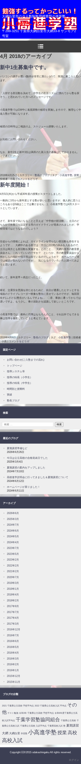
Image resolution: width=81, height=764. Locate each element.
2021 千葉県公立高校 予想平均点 (18, 705)
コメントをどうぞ (27, 178)
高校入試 (12, 740)
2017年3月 (13, 623)
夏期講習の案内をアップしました (26, 467)
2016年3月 (13, 658)
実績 (9, 394)
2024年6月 (13, 530)
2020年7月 (13, 577)
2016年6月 (13, 641)
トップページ (14, 365)
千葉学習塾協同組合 (38, 719)
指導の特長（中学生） (19, 383)
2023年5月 (13, 553)
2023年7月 (13, 548)
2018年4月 (13, 594)
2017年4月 (13, 617)
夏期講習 (72, 725)
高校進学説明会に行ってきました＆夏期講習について (37, 477)
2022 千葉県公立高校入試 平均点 (50, 705)
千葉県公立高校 (68, 720)
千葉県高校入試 (55, 726)
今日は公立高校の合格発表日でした (27, 457)
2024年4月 (13, 542)
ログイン (74, 759)
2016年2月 (13, 664)
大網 (5, 733)
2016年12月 (13, 629)
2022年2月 (13, 565)
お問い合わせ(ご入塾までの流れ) (25, 359)
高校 (72, 732)
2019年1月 (13, 588)
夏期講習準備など (17, 448)
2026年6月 (13, 513)
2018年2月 (13, 600)
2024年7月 (13, 524)
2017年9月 (13, 606)
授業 (76, 175)
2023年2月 (13, 559)
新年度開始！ (15, 185)
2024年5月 (13, 536)
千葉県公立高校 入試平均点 (33, 726)
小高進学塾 (13, 17)
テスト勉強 (12, 713)
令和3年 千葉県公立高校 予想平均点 (36, 713)
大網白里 (14, 733)
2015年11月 (13, 681)
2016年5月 (13, 647)
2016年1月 (13, 670)
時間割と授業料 (16, 388)
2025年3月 (13, 519)
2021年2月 (13, 571)
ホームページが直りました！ (23, 486)
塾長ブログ (13, 400)
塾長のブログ (42, 175)
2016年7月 (13, 635)
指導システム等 (16, 371)
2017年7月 (13, 612)
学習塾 (24, 733)
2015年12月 (13, 675)
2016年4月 (13, 652)
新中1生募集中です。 (24, 67)
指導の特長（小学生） (19, 377)
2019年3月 (13, 582)
